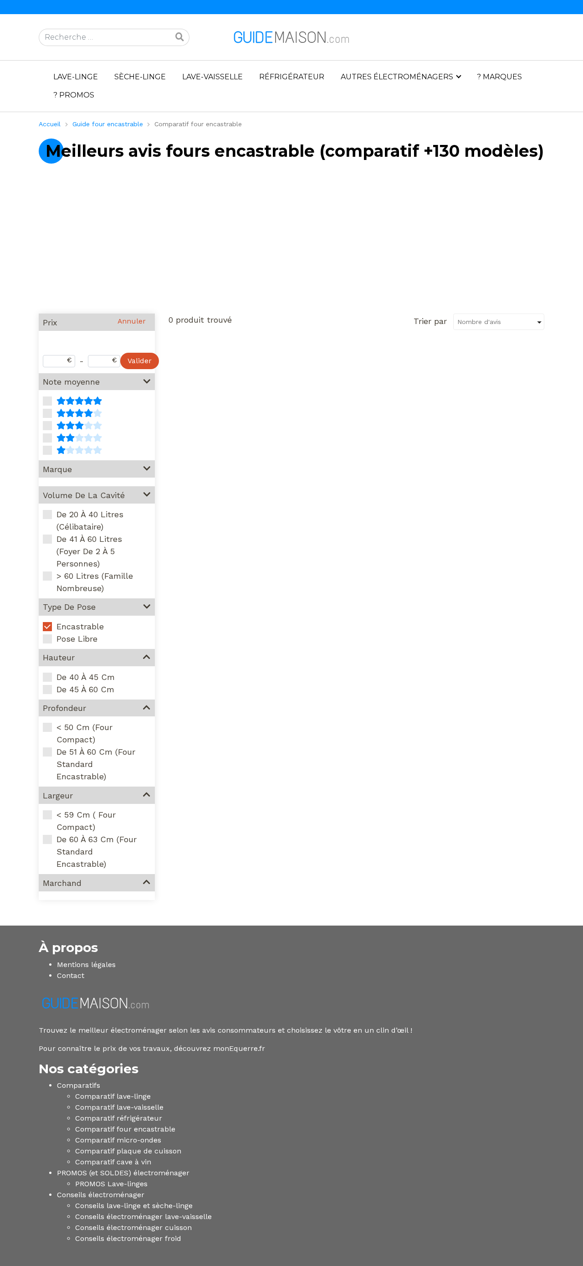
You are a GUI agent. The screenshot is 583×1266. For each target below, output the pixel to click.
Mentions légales (86, 964)
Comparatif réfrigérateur (118, 1118)
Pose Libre (76, 638)
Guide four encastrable (107, 124)
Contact (70, 975)
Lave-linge (75, 76)
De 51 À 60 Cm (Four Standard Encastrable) (95, 764)
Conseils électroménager (100, 1194)
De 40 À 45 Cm (85, 677)
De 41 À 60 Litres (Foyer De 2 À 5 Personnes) (89, 551)
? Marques (499, 76)
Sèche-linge (140, 76)
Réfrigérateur (291, 76)
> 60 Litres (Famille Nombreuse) (94, 582)
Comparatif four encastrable (125, 1129)
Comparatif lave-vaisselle (119, 1107)
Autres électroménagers (397, 76)
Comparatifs (78, 1085)
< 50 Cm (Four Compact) (84, 733)
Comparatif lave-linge (113, 1096)
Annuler (132, 321)
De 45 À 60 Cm (85, 689)
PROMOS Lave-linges (111, 1183)
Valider (140, 360)
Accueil (50, 124)
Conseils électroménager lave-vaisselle (143, 1216)
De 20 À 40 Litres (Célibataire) (89, 520)
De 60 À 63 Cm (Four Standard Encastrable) (96, 851)
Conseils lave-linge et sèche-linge (134, 1205)
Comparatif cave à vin (113, 1162)
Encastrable (80, 626)
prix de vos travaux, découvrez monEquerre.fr (183, 1048)
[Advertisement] (291, 242)
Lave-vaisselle (212, 76)
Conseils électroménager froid (128, 1238)
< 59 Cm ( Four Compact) (86, 821)
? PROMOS (73, 95)
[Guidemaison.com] (291, 36)
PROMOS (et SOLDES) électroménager (123, 1172)
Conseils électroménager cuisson (133, 1227)
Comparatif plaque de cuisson (128, 1151)
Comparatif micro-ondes (118, 1140)
